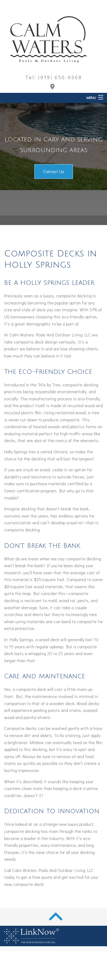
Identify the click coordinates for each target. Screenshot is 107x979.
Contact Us (53, 171)
